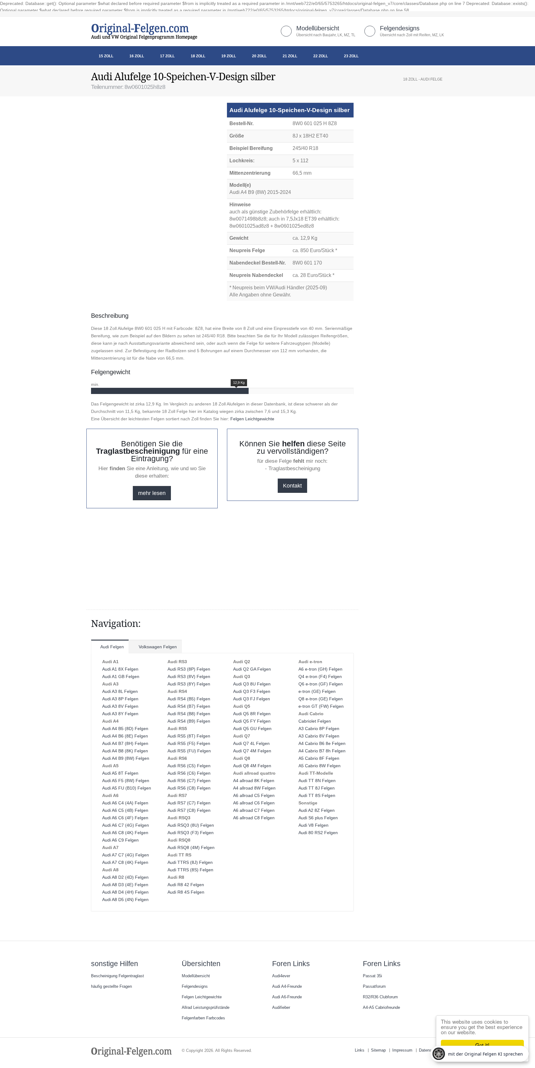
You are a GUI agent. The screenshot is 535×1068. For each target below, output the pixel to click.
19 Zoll (228, 56)
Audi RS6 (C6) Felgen (189, 773)
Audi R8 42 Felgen (185, 884)
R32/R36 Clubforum (380, 997)
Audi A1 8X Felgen (120, 669)
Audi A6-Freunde (287, 997)
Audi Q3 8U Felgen (252, 683)
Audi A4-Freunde (287, 986)
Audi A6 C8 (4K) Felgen (125, 832)
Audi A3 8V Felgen (120, 706)
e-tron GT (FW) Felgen (321, 706)
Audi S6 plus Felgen (318, 817)
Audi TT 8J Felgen (316, 788)
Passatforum (374, 986)
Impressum (402, 1050)
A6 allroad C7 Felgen (254, 810)
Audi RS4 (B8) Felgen (188, 713)
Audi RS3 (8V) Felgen (188, 676)
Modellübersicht (317, 28)
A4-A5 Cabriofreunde (381, 1007)
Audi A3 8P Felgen (120, 698)
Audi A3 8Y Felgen (120, 713)
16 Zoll (136, 56)
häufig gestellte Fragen (111, 986)
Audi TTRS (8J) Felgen (190, 862)
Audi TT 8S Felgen (316, 795)
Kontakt (292, 486)
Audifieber (281, 1007)
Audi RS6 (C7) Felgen (189, 780)
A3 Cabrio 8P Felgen (318, 728)
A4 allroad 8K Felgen (253, 780)
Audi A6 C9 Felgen (120, 840)
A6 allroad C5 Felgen (254, 795)
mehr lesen (152, 493)
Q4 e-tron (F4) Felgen (320, 676)
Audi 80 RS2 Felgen (318, 832)
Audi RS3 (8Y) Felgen (188, 683)
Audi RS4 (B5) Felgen (188, 698)
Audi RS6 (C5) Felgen (189, 765)
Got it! (482, 1045)
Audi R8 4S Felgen (185, 892)
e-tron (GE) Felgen (317, 691)
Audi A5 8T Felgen (120, 773)
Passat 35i (372, 976)
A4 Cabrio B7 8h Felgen (322, 750)
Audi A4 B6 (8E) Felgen (125, 735)
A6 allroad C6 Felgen (254, 802)
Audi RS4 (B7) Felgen (188, 706)
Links (359, 1050)
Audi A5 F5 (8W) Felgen (125, 780)
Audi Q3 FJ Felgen (251, 698)
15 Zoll (106, 56)
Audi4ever (281, 976)
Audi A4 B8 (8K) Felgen (125, 750)
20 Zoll (259, 56)
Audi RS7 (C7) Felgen (189, 802)
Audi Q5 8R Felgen (252, 713)
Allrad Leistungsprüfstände (205, 1007)
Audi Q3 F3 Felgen (251, 691)
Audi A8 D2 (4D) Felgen (125, 877)
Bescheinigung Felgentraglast (117, 976)
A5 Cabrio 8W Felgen (319, 765)
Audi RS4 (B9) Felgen (188, 721)
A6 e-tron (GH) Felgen (320, 669)
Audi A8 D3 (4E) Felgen (125, 884)
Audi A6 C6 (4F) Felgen (125, 817)
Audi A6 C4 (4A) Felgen (125, 802)
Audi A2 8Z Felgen (316, 810)
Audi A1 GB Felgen (120, 676)
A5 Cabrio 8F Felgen (318, 758)
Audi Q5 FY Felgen (252, 721)
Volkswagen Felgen (157, 646)
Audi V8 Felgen (313, 825)
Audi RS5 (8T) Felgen (188, 735)
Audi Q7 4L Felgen (251, 743)
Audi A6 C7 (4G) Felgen (125, 825)
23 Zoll (351, 56)
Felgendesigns (400, 28)
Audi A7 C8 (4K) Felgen (125, 862)
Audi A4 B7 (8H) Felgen (125, 743)
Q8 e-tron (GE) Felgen (320, 698)
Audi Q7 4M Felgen (252, 750)
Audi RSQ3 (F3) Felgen (190, 832)
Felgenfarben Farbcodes (203, 1018)
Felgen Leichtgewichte (252, 418)
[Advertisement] (140, 118)
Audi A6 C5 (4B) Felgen (125, 810)
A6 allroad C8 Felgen (254, 817)
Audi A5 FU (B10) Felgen (126, 788)
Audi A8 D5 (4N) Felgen (125, 899)
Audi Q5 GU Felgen (252, 728)
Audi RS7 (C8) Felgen (189, 810)
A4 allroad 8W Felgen (254, 788)
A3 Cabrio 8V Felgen (318, 735)
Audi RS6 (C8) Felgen (189, 788)
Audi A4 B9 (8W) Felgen (125, 758)
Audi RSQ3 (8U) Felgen (190, 825)
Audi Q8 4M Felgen (252, 765)
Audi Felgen (111, 646)
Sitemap (378, 1050)
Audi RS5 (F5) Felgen (188, 743)
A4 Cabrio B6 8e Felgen (322, 743)
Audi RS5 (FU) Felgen (189, 750)
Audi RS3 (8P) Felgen (188, 669)
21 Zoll (290, 56)
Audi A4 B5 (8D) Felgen (125, 728)
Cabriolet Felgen (314, 721)
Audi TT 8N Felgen (317, 780)
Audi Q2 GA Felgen (252, 669)
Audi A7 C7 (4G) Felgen (125, 854)
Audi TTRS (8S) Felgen (190, 869)
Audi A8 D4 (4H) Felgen (125, 892)
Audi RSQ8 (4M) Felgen (191, 847)
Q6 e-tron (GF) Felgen (320, 683)
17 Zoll (167, 56)
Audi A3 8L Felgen (120, 691)
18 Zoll (198, 56)
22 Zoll (320, 56)
